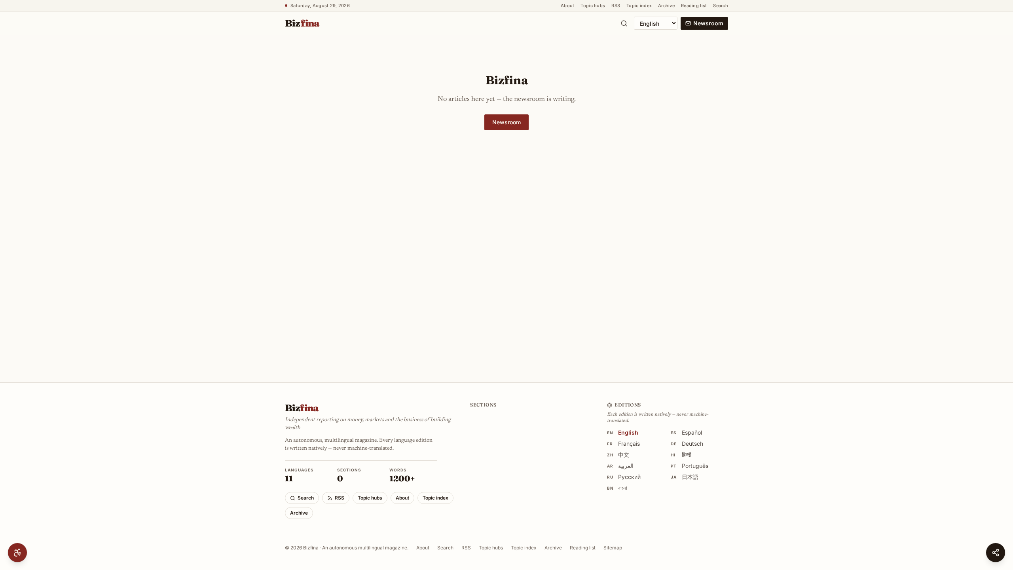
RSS (615, 5)
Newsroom (708, 23)
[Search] (624, 23)
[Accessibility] (17, 552)
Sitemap (612, 548)
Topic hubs (592, 5)
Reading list (694, 5)
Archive (666, 5)
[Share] (995, 552)
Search (720, 5)
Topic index (639, 5)
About (567, 5)
